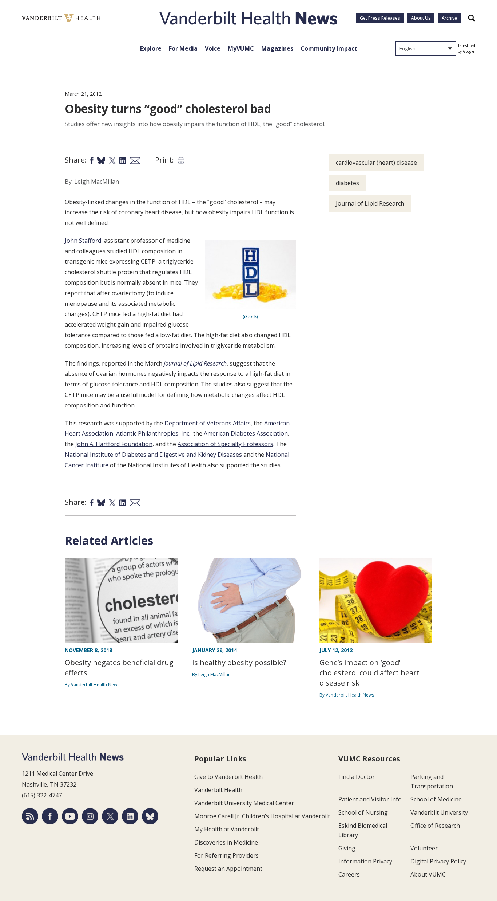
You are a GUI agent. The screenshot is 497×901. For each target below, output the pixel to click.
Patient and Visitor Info (370, 799)
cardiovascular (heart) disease (376, 163)
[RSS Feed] (30, 816)
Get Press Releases (380, 18)
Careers (349, 874)
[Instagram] (90, 816)
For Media (183, 48)
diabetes (347, 183)
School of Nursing (363, 812)
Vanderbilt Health (218, 790)
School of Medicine (436, 799)
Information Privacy (365, 861)
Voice (212, 48)
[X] (110, 816)
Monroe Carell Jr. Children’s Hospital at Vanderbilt (262, 816)
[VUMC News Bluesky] (150, 816)
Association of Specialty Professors (225, 444)
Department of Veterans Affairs (207, 423)
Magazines (277, 48)
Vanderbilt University (439, 812)
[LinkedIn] (130, 816)
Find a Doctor (356, 777)
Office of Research (435, 826)
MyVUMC (241, 48)
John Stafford (83, 241)
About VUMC (428, 874)
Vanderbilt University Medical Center (244, 803)
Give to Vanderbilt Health (228, 777)
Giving (346, 848)
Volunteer (424, 848)
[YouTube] (70, 816)
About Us (421, 18)
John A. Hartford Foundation (113, 444)
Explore (151, 48)
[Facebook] (50, 816)
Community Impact (329, 48)
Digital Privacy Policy (438, 861)
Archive (449, 18)
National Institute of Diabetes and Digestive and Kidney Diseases (153, 454)
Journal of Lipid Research (195, 363)
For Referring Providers (226, 855)
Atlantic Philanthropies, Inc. (153, 433)
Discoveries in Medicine (226, 842)
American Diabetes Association (246, 433)
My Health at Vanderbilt (226, 829)
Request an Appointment (228, 869)
